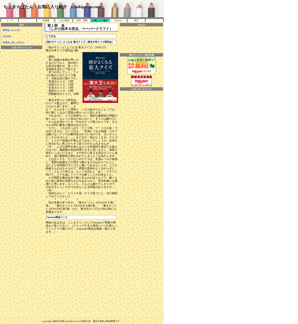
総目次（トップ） (12, 29)
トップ (9, 20)
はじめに (7, 36)
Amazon (118, 20)
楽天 (136, 20)
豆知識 (45, 20)
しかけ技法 (63, 20)
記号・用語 (82, 20)
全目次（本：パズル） (14, 42)
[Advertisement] (21, 57)
